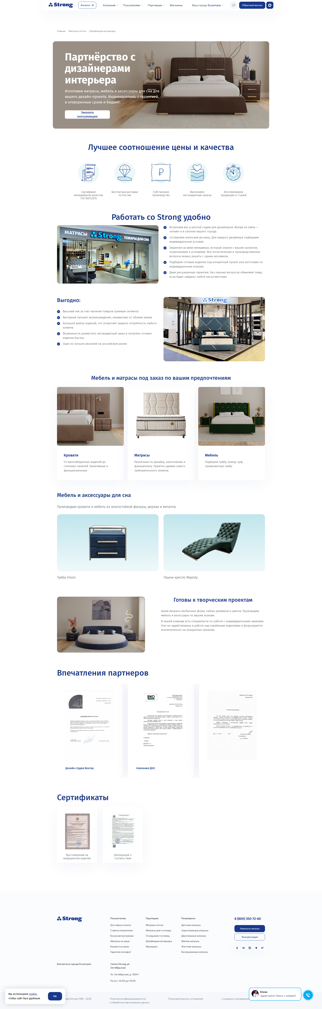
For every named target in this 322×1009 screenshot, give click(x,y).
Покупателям (131, 5)
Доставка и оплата (120, 925)
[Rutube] (262, 948)
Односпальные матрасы (194, 930)
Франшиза (151, 946)
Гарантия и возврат (120, 951)
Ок (55, 996)
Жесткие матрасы (191, 946)
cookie (33, 994)
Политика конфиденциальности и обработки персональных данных (129, 1000)
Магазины (176, 5)
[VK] (243, 948)
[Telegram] (256, 948)
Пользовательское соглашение (185, 998)
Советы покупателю (121, 930)
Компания (109, 5)
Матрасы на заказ (120, 941)
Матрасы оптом (154, 925)
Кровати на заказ (119, 946)
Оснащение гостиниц (158, 935)
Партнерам (155, 5)
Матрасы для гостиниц (158, 930)
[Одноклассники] (237, 948)
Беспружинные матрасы (194, 951)
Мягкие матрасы (190, 941)
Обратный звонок (252, 5)
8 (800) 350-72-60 (247, 919)
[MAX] (249, 948)
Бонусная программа (121, 935)
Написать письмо (250, 928)
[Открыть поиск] (233, 5)
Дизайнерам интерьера (159, 941)
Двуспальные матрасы (193, 935)
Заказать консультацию (87, 114)
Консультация (250, 936)
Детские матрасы (191, 925)
